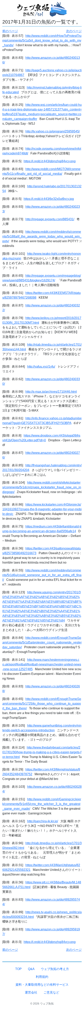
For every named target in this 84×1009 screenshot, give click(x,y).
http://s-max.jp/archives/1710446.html (51, 391)
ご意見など (51, 992)
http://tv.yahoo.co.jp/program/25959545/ (52, 131)
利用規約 (42, 976)
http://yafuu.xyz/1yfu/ (41, 366)
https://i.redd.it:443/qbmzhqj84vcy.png (50, 161)
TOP (18, 969)
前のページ (10, 31)
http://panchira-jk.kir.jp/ (42, 821)
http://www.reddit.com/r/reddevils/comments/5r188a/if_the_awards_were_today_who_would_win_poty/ (41, 236)
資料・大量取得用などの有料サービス (42, 984)
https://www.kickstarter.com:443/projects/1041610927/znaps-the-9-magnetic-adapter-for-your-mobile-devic (42, 509)
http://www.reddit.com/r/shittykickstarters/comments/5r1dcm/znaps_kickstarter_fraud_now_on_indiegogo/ (41, 487)
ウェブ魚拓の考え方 (55, 969)
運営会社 (31, 992)
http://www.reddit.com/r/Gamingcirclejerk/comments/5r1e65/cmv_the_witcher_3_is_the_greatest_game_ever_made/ (41, 804)
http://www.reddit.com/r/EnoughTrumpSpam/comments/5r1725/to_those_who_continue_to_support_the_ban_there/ (41, 703)
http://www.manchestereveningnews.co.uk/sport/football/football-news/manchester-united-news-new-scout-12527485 (41, 664)
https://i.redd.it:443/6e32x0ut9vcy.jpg (49, 198)
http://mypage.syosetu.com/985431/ (49, 219)
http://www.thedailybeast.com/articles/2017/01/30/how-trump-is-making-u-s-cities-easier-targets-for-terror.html (41, 752)
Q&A (31, 969)
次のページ (74, 31)
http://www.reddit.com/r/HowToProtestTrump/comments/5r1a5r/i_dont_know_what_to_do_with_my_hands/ (41, 40)
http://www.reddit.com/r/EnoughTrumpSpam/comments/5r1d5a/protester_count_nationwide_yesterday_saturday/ (42, 642)
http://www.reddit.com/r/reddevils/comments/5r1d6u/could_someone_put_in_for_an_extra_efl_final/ (41, 575)
